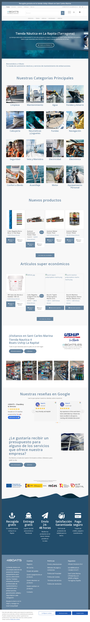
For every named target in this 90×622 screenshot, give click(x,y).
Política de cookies (15, 619)
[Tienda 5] (19, 378)
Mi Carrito (30, 568)
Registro (29, 564)
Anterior (3, 39)
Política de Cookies (53, 577)
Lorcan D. (68, 403)
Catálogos (26, 7)
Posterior (86, 39)
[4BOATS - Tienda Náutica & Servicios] (13, 12)
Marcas (32, 7)
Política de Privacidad (54, 573)
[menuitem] (69, 12)
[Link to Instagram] (80, 7)
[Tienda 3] (50, 378)
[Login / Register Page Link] (74, 12)
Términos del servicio (54, 580)
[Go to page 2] (58, 422)
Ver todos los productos (45, 45)
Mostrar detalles (20, 240)
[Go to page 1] (57, 422)
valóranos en (13, 417)
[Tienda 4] (35, 378)
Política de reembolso (54, 584)
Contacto (20, 7)
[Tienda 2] (66, 378)
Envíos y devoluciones (54, 564)
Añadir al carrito (11, 240)
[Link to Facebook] (82, 7)
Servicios (13, 7)
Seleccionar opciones (55, 307)
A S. (42, 403)
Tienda (8, 7)
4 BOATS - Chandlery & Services (16, 405)
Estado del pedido (32, 571)
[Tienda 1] (82, 378)
